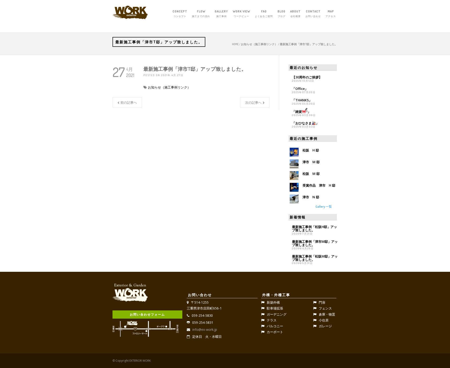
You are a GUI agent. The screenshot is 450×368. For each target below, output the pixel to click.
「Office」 (300, 88)
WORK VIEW (241, 13)
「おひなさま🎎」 (305, 123)
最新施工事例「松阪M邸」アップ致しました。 (315, 258)
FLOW (201, 13)
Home (235, 44)
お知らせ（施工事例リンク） (259, 44)
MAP (331, 13)
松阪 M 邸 (311, 173)
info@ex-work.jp (204, 329)
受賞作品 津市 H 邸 (319, 185)
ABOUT (295, 13)
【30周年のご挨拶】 (307, 77)
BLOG (281, 13)
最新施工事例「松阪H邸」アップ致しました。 (314, 228)
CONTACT (313, 13)
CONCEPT (179, 13)
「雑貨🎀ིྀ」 (301, 111)
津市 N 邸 (311, 197)
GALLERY (221, 13)
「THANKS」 (302, 100)
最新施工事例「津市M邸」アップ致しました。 (315, 243)
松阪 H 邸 (311, 150)
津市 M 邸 (311, 162)
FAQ (264, 13)
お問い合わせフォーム (147, 314)
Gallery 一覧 (323, 207)
